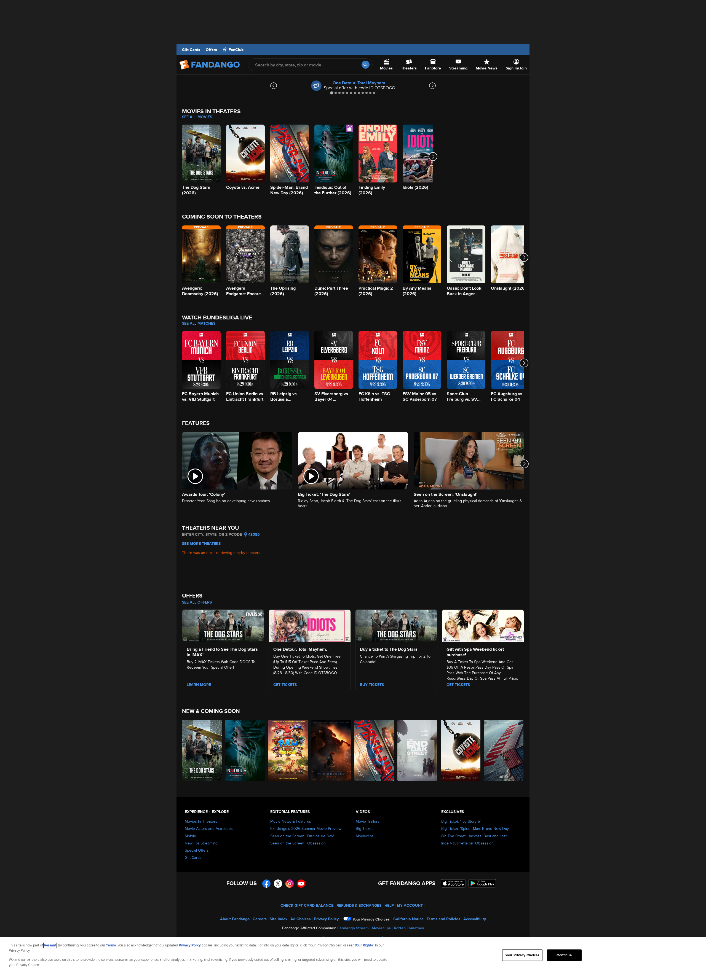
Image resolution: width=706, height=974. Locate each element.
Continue (564, 955)
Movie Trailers (367, 821)
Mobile (190, 836)
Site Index (278, 919)
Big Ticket (364, 828)
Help (389, 905)
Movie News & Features (290, 821)
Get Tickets (285, 684)
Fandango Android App (482, 883)
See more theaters (201, 543)
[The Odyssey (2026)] (331, 750)
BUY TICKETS (372, 684)
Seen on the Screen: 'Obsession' (298, 843)
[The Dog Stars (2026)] (202, 750)
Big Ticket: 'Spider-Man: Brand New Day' (475, 828)
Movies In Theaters (201, 821)
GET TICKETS (458, 684)
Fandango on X (278, 883)
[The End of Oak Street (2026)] (417, 750)
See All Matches (198, 323)
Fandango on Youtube (301, 883)
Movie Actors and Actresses (209, 828)
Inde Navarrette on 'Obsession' (467, 843)
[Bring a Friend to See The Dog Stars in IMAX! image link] (223, 625)
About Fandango (235, 919)
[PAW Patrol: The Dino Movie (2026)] (288, 750)
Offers (211, 49)
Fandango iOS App (453, 883)
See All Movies (197, 117)
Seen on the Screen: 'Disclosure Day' (302, 836)
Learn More (199, 684)
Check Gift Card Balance (306, 905)
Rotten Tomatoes (409, 928)
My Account (410, 905)
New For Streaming (201, 843)
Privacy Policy (326, 919)
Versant (50, 945)
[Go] (366, 65)
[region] (353, 955)
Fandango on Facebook (266, 883)
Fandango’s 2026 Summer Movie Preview (305, 828)
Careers (260, 919)
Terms (111, 945)
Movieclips (365, 836)
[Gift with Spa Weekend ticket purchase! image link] (483, 625)
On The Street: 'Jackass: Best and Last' (474, 836)
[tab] (331, 92)
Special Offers (197, 850)
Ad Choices (300, 919)
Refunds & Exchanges (358, 905)
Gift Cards (191, 49)
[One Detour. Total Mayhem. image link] (310, 625)
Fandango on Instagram (289, 883)
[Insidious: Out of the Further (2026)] (245, 750)
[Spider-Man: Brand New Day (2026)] (374, 750)
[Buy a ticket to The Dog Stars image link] (396, 625)
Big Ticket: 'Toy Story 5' (461, 821)
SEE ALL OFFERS (197, 602)
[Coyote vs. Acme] (461, 750)
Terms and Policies (443, 919)
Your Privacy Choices (371, 919)
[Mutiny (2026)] (504, 750)
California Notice (408, 919)
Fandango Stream (353, 928)
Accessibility (474, 919)
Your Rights (364, 945)
